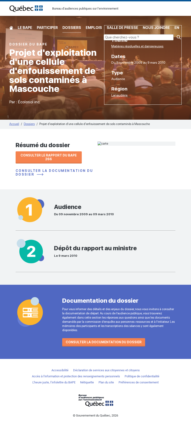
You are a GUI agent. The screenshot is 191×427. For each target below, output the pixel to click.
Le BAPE (25, 27)
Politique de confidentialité (142, 376)
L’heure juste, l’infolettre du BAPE (53, 382)
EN (176, 27)
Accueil (11, 28)
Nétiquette (87, 382)
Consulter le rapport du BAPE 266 (48, 157)
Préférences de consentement (139, 382)
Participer (47, 27)
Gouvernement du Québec (95, 400)
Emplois (94, 27)
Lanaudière (119, 95)
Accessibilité (59, 370)
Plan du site (106, 382)
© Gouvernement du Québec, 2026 (95, 415)
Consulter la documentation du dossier (54, 172)
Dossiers (71, 27)
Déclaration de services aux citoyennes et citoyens (106, 370)
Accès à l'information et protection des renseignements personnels (76, 376)
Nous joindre (156, 27)
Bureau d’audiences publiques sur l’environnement (26, 8)
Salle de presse (122, 27)
